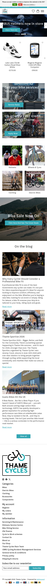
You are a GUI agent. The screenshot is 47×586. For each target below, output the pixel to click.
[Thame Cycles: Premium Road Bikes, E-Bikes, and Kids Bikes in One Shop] (4, 11)
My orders (6, 511)
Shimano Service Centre (12, 525)
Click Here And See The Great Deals (24, 223)
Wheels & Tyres (34, 167)
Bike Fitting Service (10, 528)
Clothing (12, 193)
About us (6, 540)
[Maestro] (24, 583)
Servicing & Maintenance (13, 522)
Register (5, 508)
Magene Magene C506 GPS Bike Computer (35, 65)
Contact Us (7, 537)
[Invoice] (28, 583)
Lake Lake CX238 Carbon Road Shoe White (12, 65)
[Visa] (13, 583)
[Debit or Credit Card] (35, 583)
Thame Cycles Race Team (13, 546)
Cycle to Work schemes (12, 534)
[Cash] (6, 583)
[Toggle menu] (42, 11)
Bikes (4, 487)
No (20, 4)
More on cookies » (29, 4)
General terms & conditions (14, 553)
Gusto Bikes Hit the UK (13, 397)
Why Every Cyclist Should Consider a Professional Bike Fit (21, 280)
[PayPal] (32, 583)
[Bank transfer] (21, 583)
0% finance (7, 531)
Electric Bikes (34, 193)
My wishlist (7, 514)
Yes (15, 4)
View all (23, 436)
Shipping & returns (10, 559)
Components (7, 500)
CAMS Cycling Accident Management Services (21, 550)
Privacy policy (8, 556)
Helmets (12, 167)
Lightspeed (41, 579)
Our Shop (6, 543)
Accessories (7, 497)
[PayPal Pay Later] (39, 583)
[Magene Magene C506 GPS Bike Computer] (35, 50)
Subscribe (37, 568)
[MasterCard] (10, 583)
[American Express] (17, 583)
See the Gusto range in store (15, 30)
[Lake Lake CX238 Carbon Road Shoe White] (12, 50)
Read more (7, 307)
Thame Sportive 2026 (13, 336)
